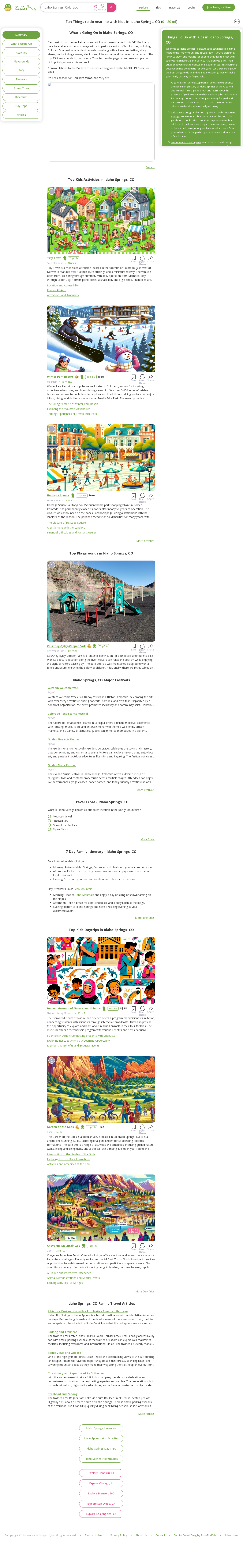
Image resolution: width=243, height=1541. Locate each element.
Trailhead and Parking (62, 1394)
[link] (101, 701)
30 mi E (81, 1013)
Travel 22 (174, 7)
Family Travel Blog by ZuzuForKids (195, 1535)
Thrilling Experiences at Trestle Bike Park (72, 414)
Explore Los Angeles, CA (101, 1514)
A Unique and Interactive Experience (69, 1273)
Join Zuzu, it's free (218, 7)
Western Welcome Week (63, 688)
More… (150, 167)
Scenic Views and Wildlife (64, 1353)
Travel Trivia (21, 88)
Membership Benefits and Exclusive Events (73, 1045)
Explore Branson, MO (101, 1493)
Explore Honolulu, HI (101, 1473)
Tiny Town (54, 258)
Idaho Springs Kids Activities (101, 1438)
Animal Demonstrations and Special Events (73, 1278)
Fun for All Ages (56, 290)
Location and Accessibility (63, 285)
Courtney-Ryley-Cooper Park (66, 646)
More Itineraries (145, 917)
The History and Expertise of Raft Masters (76, 1373)
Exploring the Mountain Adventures (68, 409)
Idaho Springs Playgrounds (101, 1459)
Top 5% (103, 646)
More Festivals (145, 790)
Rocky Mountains (189, 52)
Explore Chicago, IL (101, 1483)
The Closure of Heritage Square (66, 522)
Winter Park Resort (60, 376)
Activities (21, 52)
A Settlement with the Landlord (66, 527)
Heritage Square (58, 495)
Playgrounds (21, 61)
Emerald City (60, 821)
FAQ (21, 70)
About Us (141, 1535)
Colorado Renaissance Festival (68, 713)
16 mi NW (67, 381)
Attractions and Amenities (63, 295)
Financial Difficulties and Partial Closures (72, 532)
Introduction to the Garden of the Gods (71, 1154)
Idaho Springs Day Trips (101, 1448)
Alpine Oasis (60, 829)
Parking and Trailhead (62, 1332)
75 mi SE (60, 1250)
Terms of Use (93, 1535)
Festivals (21, 79)
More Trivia (147, 839)
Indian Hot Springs (181, 112)
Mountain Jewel (62, 816)
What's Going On (21, 43)
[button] (94, 7)
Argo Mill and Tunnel (182, 82)
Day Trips (21, 106)
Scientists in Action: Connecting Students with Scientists (81, 1035)
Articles (21, 115)
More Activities (145, 541)
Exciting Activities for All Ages (65, 1282)
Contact (160, 1535)
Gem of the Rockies (65, 825)
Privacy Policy (118, 1535)
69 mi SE (60, 1132)
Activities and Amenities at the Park (68, 1164)
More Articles (146, 1413)
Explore (143, 7)
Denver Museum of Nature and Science (74, 1008)
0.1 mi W (72, 651)
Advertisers (231, 1535)
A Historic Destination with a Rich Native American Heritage (88, 1311)
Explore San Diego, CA (101, 1503)
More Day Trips (145, 1291)
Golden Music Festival (62, 765)
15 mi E (68, 500)
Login (191, 7)
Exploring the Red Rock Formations (68, 1159)
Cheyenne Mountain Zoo (63, 1245)
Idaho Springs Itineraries (101, 1428)
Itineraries (21, 97)
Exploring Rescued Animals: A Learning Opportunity (78, 1040)
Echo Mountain (83, 889)
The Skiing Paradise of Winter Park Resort (72, 404)
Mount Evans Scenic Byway (186, 142)
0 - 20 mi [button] (169, 21)
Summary (21, 35)
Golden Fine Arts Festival (64, 739)
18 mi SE (72, 263)
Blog (158, 7)
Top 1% (73, 258)
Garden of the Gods (60, 1127)
